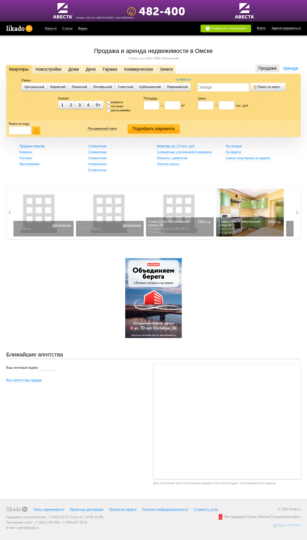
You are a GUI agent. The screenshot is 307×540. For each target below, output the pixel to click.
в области (184, 79)
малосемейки (120, 110)
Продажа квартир (32, 146)
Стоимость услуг (206, 509)
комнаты (117, 102)
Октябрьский (102, 87)
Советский (125, 87)
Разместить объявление (226, 28)
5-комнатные (97, 170)
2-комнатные (97, 152)
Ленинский (79, 87)
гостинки (117, 106)
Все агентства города (23, 380)
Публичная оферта (122, 509)
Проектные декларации (86, 509)
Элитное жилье (168, 164)
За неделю (234, 152)
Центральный (34, 87)
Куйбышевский (150, 87)
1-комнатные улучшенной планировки (184, 152)
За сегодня (234, 146)
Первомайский (177, 87)
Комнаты (25, 152)
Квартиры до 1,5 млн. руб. (176, 146)
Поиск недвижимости (48, 509)
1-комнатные (97, 146)
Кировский (57, 87)
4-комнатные (97, 164)
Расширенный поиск (102, 128)
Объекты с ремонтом (172, 158)
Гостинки (25, 158)
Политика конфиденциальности (165, 509)
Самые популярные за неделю (248, 158)
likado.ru (19, 28)
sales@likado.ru (28, 527)
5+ (98, 105)
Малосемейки (29, 164)
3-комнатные (97, 158)
